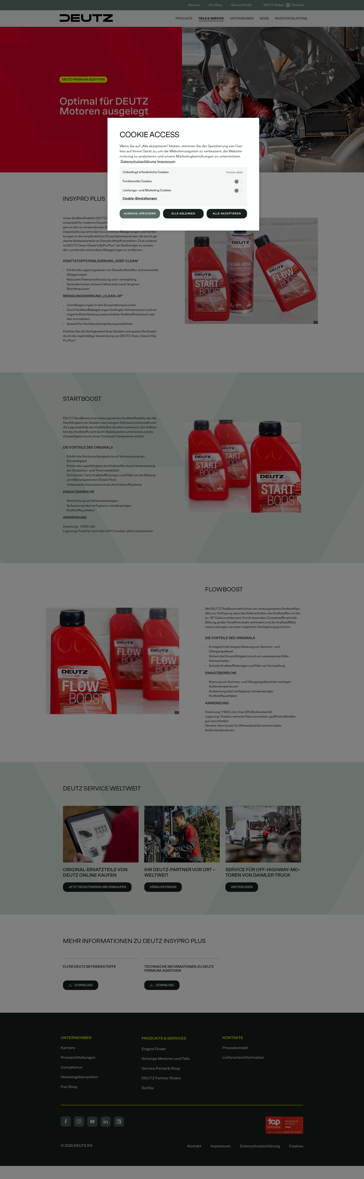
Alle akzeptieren (227, 213)
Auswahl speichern (140, 213)
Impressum (166, 161)
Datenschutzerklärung (138, 161)
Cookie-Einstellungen (140, 198)
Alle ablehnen (183, 213)
